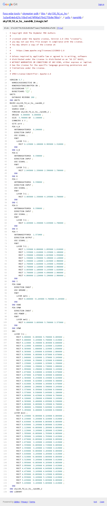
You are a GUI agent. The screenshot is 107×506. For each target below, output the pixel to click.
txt (95, 501)
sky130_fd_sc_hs (57, 13)
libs (43, 13)
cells (67, 17)
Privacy (24, 501)
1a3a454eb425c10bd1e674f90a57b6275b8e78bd (31, 17)
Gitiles (17, 501)
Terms (32, 501)
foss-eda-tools (11, 13)
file (60, 28)
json (102, 501)
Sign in (101, 4)
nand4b (77, 17)
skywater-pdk (30, 13)
